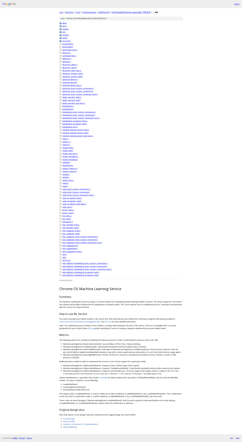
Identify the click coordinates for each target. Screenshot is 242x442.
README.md (67, 165)
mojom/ (65, 35)
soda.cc (65, 183)
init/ (63, 32)
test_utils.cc (67, 216)
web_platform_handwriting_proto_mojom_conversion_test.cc (87, 269)
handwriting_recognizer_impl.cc (74, 121)
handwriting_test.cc (70, 127)
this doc (108, 321)
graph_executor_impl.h (71, 100)
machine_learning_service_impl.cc (75, 130)
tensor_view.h (67, 213)
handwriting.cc (68, 106)
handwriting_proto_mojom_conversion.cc (79, 112)
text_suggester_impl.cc (71, 231)
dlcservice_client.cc (70, 64)
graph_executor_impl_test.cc (73, 103)
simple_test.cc (68, 180)
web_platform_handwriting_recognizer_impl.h (80, 275)
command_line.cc (69, 56)
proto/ (65, 38)
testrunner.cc (67, 222)
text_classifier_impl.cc (71, 225)
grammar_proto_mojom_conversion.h (77, 91)
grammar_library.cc (70, 79)
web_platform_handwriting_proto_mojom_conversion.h (84, 266)
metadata (103, 377)
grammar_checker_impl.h (72, 76)
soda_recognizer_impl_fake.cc (74, 204)
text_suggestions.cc (70, 245)
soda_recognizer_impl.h (71, 201)
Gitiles (15, 438)
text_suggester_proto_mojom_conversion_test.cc (82, 242)
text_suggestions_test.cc (72, 251)
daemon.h (66, 61)
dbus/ (64, 23)
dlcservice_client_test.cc (71, 70)
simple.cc (66, 174)
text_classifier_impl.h (70, 227)
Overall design (68, 419)
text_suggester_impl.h (71, 234)
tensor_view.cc (68, 210)
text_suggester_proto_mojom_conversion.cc (80, 236)
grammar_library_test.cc (72, 85)
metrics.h (66, 144)
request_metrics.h (69, 171)
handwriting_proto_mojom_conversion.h (78, 115)
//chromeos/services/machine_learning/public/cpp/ (79, 321)
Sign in (236, 4)
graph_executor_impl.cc (71, 97)
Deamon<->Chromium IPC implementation (80, 424)
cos (61, 12)
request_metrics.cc (70, 168)
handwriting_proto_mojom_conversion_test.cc (81, 118)
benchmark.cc (68, 44)
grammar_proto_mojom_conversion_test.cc (80, 94)
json (237, 438)
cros (77, 12)
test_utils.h (66, 219)
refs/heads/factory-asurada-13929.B (130, 12)
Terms (29, 438)
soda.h (65, 186)
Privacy (22, 438)
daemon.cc (66, 58)
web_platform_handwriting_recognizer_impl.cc (80, 272)
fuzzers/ (65, 29)
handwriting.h (67, 109)
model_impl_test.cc (70, 153)
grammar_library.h (69, 82)
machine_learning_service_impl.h (75, 133)
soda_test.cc (67, 207)
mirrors (69, 12)
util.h (64, 257)
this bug (91, 328)
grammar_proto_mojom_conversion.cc (78, 88)
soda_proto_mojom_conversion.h (76, 192)
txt (231, 438)
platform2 (103, 12)
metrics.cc (66, 142)
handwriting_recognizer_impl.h (74, 124)
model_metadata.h (70, 159)
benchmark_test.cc (70, 50)
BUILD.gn (66, 53)
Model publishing (70, 427)
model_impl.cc (68, 147)
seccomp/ (66, 41)
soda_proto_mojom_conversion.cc (76, 189)
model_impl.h (67, 150)
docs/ (64, 26)
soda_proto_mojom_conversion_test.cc (78, 195)
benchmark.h (67, 47)
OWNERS (66, 162)
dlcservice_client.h (69, 67)
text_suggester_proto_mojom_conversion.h (80, 239)
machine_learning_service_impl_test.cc (77, 136)
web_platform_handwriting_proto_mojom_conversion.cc (85, 263)
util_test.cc (66, 260)
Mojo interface (69, 421)
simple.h (65, 177)
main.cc (65, 139)
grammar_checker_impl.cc (72, 73)
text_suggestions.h (70, 248)
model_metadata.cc (70, 156)
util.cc (64, 254)
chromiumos (89, 12)
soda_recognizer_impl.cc (72, 198)
